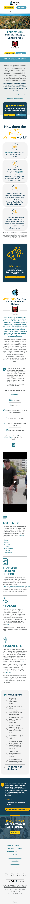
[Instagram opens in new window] (24, 875)
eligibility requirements (16, 173)
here (7, 624)
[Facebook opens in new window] (6, 875)
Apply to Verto (9, 7)
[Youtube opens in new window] (18, 875)
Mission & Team (15, 858)
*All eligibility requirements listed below (15, 98)
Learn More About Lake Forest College (17, 809)
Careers (15, 861)
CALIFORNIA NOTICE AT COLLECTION (15, 887)
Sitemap (15, 902)
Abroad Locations (15, 845)
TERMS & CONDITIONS (9, 885)
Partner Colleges (15, 852)
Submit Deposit (15, 867)
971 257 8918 (14, 11)
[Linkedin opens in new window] (12, 875)
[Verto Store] (15, 881)
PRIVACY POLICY (22, 885)
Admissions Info (15, 849)
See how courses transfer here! (15, 277)
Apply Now (15, 864)
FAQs (15, 855)
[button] (15, 694)
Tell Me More (21, 7)
